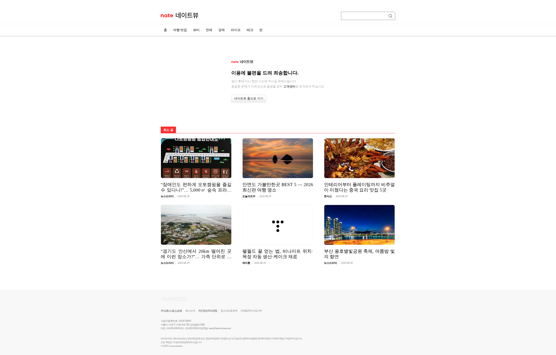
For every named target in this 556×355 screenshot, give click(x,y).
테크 (250, 30)
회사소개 (190, 310)
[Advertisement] (417, 116)
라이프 (236, 30)
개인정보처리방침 (207, 310)
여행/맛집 (180, 30)
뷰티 (196, 30)
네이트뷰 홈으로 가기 (248, 98)
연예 (209, 30)
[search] (391, 16)
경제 (221, 30)
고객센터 (289, 86)
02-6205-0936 (173, 328)
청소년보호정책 (228, 310)
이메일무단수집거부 (251, 310)
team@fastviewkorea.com (220, 328)
